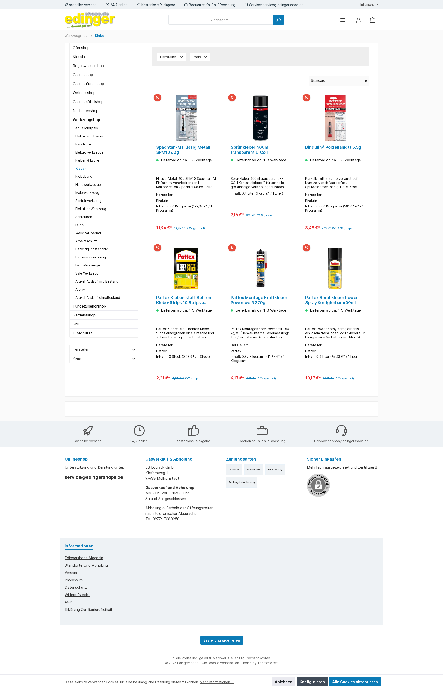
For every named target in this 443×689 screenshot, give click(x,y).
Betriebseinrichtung (90, 257)
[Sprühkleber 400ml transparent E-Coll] (260, 118)
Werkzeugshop (86, 119)
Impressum (74, 580)
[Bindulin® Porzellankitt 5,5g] (335, 118)
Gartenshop (83, 74)
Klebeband (83, 176)
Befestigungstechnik (91, 249)
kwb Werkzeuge (87, 265)
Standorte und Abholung (86, 565)
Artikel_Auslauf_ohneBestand (97, 297)
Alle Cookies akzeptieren (355, 682)
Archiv (80, 289)
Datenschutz (76, 587)
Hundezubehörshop (89, 306)
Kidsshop (81, 56)
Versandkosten (258, 658)
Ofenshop (81, 47)
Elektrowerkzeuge (89, 152)
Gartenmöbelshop (88, 101)
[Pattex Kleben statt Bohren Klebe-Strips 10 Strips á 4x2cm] (186, 268)
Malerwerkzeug (87, 193)
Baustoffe (83, 144)
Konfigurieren (312, 682)
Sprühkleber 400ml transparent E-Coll (250, 150)
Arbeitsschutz (86, 241)
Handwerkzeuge (88, 184)
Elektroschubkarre (89, 136)
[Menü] (342, 20)
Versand (71, 572)
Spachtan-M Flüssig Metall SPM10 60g (183, 150)
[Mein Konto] (359, 20)
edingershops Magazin (84, 558)
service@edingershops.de (283, 5)
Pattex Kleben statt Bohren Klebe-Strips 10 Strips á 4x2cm (183, 300)
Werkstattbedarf (88, 233)
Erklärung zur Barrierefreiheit (88, 609)
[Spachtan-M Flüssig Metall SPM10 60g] (186, 118)
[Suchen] (278, 20)
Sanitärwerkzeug (88, 201)
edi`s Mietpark (86, 128)
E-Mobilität (82, 333)
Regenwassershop (88, 65)
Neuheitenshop (85, 110)
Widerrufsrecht (77, 594)
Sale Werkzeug (87, 273)
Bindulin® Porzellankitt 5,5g (333, 147)
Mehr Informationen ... (217, 682)
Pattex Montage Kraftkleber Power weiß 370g (259, 300)
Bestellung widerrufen (221, 640)
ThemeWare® (267, 663)
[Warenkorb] (372, 20)
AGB (68, 602)
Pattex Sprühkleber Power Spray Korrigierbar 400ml (331, 300)
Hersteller (80, 349)
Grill (76, 324)
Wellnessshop (84, 92)
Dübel (79, 225)
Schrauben (83, 217)
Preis (76, 358)
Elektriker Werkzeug (90, 209)
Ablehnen (283, 682)
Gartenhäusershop (88, 83)
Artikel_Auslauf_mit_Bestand (96, 281)
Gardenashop (84, 315)
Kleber (80, 168)
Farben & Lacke (87, 160)
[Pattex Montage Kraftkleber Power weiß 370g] (260, 268)
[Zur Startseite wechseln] (90, 20)
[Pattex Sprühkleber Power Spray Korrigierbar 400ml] (335, 268)
